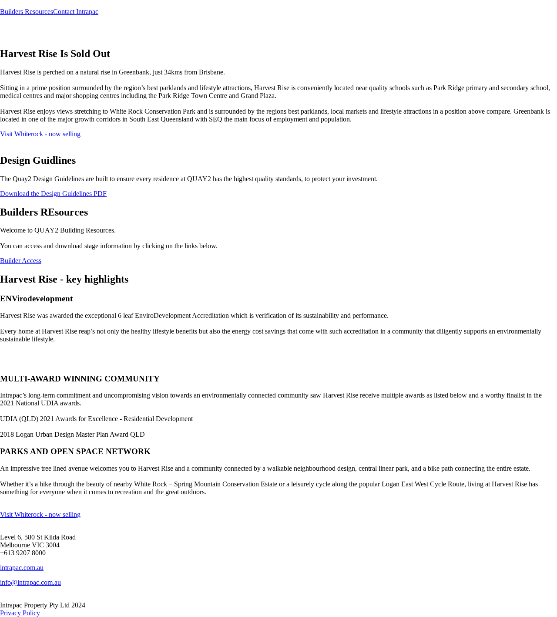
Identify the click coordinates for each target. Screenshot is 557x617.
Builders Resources (26, 11)
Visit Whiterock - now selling (40, 134)
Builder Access (20, 260)
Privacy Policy (20, 613)
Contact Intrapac (75, 11)
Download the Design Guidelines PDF (53, 193)
